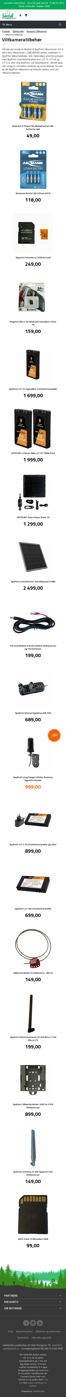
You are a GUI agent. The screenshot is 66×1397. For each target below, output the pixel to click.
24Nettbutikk (39, 1391)
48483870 (57, 1345)
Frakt (10, 1331)
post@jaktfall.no (11, 1348)
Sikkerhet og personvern (48, 1331)
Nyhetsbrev (23, 1337)
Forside (6, 31)
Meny (8, 24)
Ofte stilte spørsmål (41, 1337)
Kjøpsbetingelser (24, 1331)
